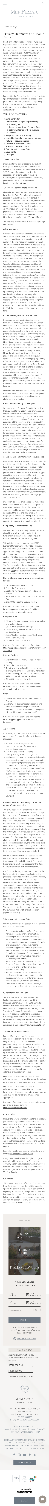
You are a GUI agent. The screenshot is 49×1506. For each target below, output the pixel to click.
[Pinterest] (29, 1455)
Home (21, 1221)
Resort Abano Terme (34, 1440)
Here (13, 570)
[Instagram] (19, 1455)
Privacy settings (37, 1429)
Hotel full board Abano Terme (21, 1442)
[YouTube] (24, 1455)
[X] (35, 1455)
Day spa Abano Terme (30, 1445)
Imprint (15, 1429)
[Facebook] (14, 1455)
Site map (15, 1432)
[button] (5, 3)
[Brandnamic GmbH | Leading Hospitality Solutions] (24, 1491)
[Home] (24, 13)
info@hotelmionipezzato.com (15, 183)
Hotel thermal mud (34, 1448)
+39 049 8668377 (24, 1417)
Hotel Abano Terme (13, 1440)
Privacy (24, 1429)
